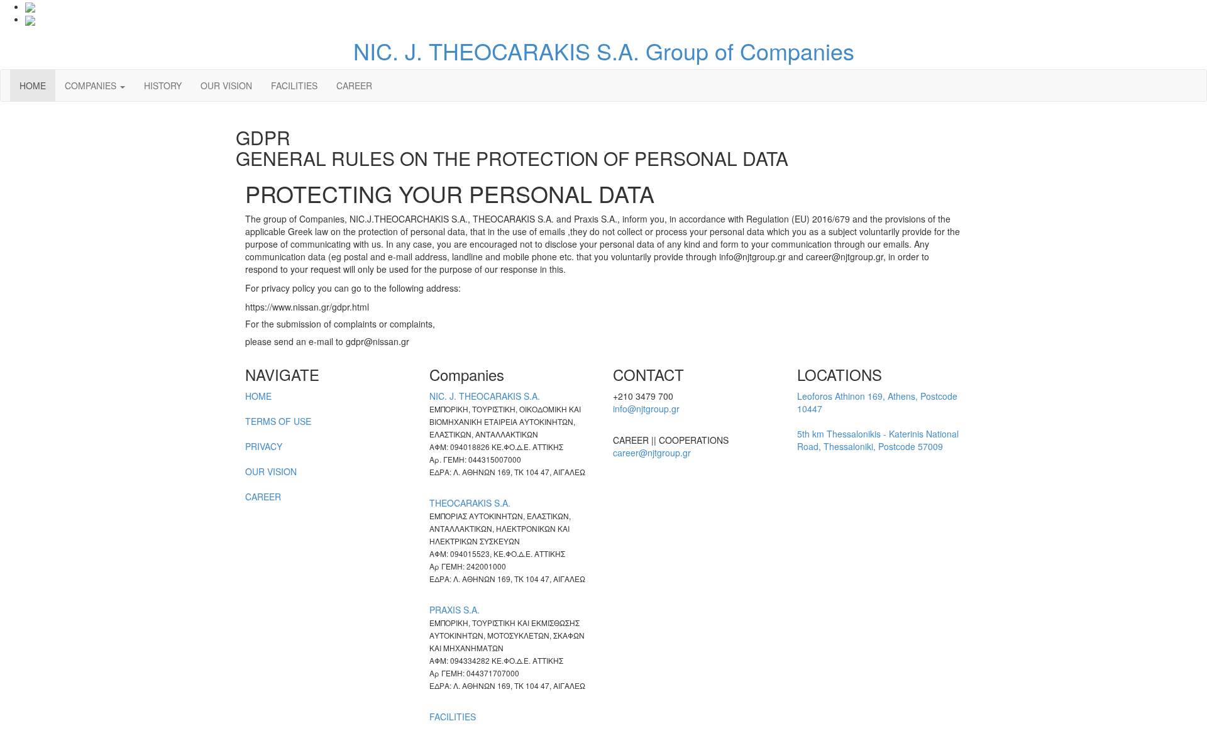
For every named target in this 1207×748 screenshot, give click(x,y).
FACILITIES (294, 85)
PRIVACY (263, 446)
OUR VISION (226, 85)
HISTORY (163, 85)
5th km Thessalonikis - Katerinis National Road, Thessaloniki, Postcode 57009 (878, 440)
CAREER (354, 85)
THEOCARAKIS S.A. (469, 503)
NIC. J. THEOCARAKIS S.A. (484, 396)
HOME (32, 85)
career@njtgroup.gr (652, 452)
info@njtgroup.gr (646, 408)
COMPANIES (92, 85)
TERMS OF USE (278, 421)
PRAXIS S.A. (454, 609)
